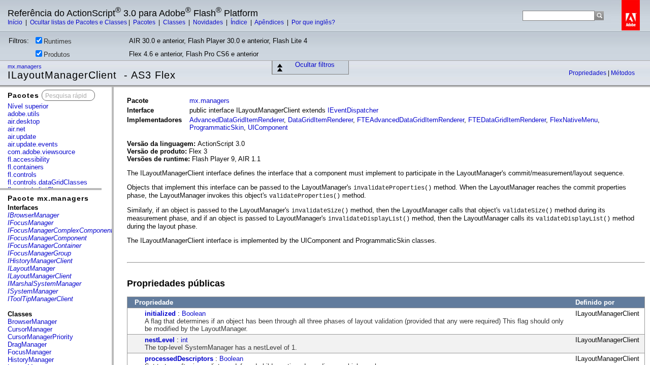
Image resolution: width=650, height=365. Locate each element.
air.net (16, 129)
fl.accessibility (29, 159)
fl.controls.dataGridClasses (47, 182)
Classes (175, 22)
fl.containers (26, 167)
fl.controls (22, 174)
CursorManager (30, 329)
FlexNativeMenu (574, 120)
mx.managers (25, 66)
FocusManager (29, 352)
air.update (22, 136)
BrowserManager (32, 321)
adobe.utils (24, 114)
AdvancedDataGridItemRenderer (236, 120)
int (184, 340)
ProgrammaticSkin (216, 127)
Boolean (194, 313)
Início (16, 22)
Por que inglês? (313, 22)
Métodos (623, 73)
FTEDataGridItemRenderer (507, 120)
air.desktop (24, 121)
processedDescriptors (179, 358)
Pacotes (145, 22)
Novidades (208, 22)
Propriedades (588, 73)
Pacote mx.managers (48, 198)
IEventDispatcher (353, 110)
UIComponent (268, 127)
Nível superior (28, 106)
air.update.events (33, 144)
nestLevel (160, 340)
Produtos (57, 54)
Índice (240, 22)
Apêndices (269, 22)
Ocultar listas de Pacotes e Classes (78, 22)
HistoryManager (31, 359)
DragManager (27, 344)
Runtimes (58, 41)
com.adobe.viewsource (41, 152)
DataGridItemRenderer (320, 120)
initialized (160, 313)
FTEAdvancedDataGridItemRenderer (410, 120)
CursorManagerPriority (40, 337)
